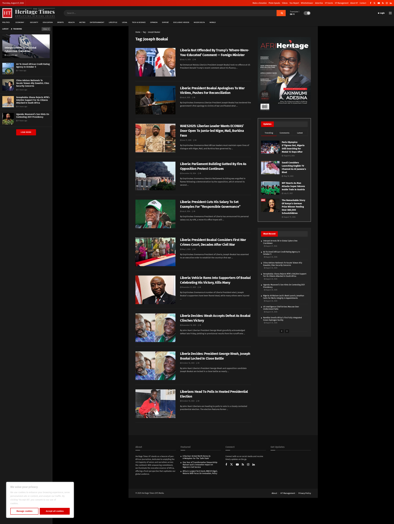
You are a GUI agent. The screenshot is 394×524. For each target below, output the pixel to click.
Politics (6, 22)
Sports (60, 22)
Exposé (165, 22)
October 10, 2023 (187, 401)
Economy (20, 22)
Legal (124, 22)
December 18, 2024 (188, 173)
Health (71, 22)
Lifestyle (113, 22)
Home (137, 32)
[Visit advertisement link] (284, 74)
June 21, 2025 (186, 140)
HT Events (329, 3)
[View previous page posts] (281, 331)
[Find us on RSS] (383, 3)
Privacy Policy (304, 493)
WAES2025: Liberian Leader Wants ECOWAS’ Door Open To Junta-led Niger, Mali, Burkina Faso (212, 131)
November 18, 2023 (188, 325)
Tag (144, 32)
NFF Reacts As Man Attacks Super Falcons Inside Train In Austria (293, 186)
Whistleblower (307, 3)
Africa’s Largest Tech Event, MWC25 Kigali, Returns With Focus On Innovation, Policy (200, 472)
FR (294, 14)
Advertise (319, 3)
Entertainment (97, 22)
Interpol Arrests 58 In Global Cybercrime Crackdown (20, 49)
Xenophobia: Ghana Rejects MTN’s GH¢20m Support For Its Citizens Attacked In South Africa (33, 100)
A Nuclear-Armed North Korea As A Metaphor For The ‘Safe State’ (197, 457)
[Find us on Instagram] (387, 3)
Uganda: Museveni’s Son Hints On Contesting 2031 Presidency (32, 115)
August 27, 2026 (271, 246)
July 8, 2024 (185, 211)
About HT (354, 3)
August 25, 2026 (271, 312)
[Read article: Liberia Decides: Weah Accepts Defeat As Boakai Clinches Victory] (155, 327)
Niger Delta (199, 22)
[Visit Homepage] (28, 13)
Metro (82, 22)
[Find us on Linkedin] (253, 464)
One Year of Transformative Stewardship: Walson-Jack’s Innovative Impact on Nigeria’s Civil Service (200, 464)
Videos (285, 3)
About (274, 493)
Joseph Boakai (154, 32)
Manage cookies (24, 511)
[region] (40, 500)
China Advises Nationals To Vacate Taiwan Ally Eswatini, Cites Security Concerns (32, 83)
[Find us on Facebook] (370, 3)
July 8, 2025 (185, 97)
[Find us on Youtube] (379, 3)
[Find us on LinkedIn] (391, 3)
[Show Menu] (390, 13)
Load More (26, 132)
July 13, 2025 (186, 60)
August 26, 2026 (271, 257)
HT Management (341, 3)
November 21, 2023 (188, 287)
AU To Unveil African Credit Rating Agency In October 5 (33, 65)
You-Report (294, 3)
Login (382, 13)
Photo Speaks (274, 3)
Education (48, 22)
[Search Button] (281, 13)
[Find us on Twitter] (374, 3)
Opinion (153, 22)
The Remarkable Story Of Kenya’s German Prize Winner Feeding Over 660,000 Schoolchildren (293, 207)
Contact (363, 3)
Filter (45, 29)
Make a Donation (260, 3)
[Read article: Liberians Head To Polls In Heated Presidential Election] (155, 403)
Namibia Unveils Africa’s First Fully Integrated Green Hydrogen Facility (282, 319)
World (212, 22)
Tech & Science (139, 22)
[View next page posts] (287, 331)
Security (34, 22)
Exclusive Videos (181, 22)
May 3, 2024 (186, 249)
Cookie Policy (25, 503)
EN (291, 14)
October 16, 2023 (187, 363)
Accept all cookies (55, 511)
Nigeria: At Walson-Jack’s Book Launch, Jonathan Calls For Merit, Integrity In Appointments (283, 297)
